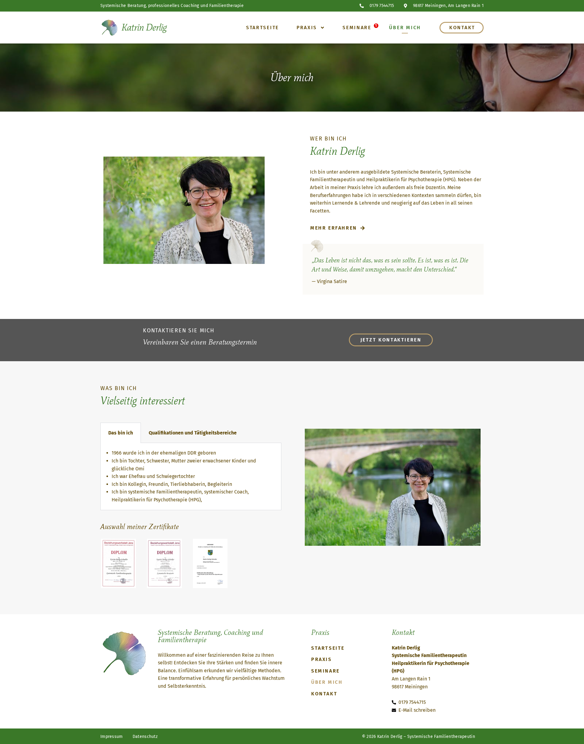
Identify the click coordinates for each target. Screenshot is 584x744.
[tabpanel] (190, 476)
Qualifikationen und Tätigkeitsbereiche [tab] (193, 433)
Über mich (405, 27)
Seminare (356, 27)
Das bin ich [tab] (120, 433)
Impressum (111, 736)
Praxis (307, 27)
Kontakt (462, 27)
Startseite (262, 27)
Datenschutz (145, 736)
